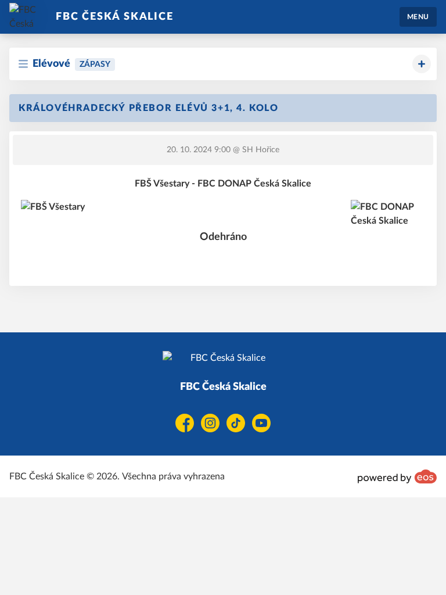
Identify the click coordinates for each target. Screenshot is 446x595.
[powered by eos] (397, 476)
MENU (418, 16)
